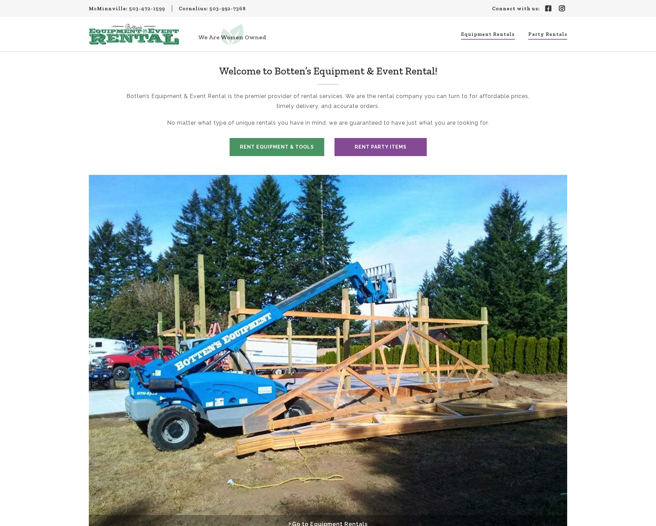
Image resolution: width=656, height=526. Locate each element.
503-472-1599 (147, 8)
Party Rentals (547, 34)
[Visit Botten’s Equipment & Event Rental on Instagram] (562, 8)
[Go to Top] (646, 516)
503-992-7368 (227, 8)
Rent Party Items (381, 147)
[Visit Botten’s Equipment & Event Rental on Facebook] (548, 8)
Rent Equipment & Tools (277, 147)
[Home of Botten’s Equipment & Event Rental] (134, 34)
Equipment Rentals (488, 34)
